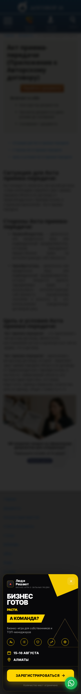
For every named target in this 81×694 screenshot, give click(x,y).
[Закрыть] (71, 581)
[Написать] (71, 683)
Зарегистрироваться (37, 675)
